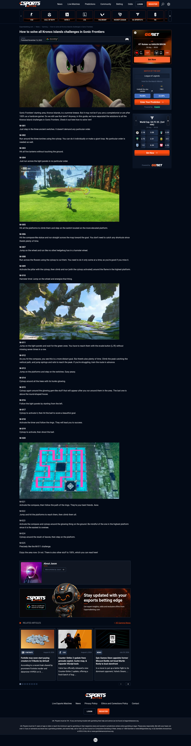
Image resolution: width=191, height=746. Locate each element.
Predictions (90, 4)
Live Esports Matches (62, 703)
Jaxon (23, 38)
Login (140, 4)
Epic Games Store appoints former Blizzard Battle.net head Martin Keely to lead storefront (112, 661)
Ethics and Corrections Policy (114, 703)
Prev (20, 16)
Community (105, 4)
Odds (130, 4)
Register (153, 4)
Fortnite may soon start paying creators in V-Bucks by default (35, 659)
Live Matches (74, 4)
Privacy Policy (91, 703)
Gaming (45, 27)
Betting (119, 4)
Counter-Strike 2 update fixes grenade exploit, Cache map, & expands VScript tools (72, 661)
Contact (135, 703)
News (59, 4)
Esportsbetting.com (26, 27)
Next (170, 16)
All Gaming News (123, 623)
